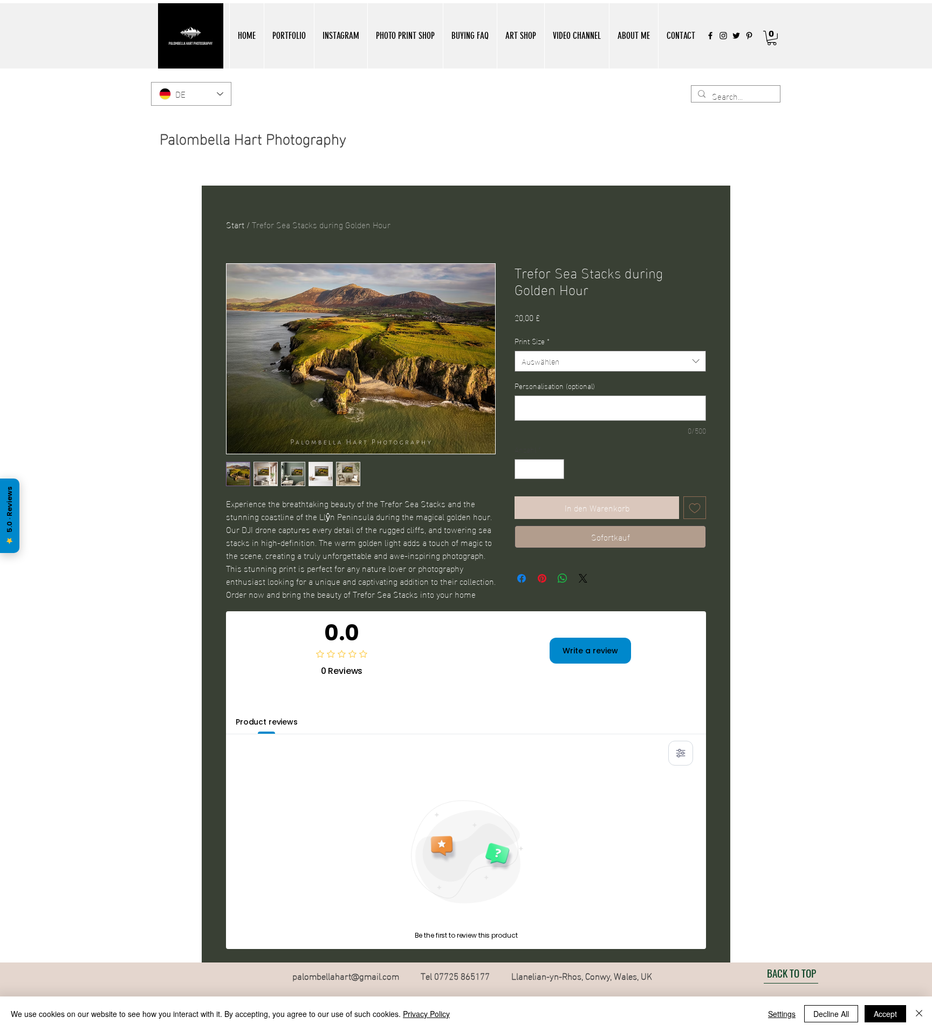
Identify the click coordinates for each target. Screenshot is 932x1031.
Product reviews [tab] (267, 721)
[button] (289, 36)
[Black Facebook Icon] (710, 35)
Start (235, 224)
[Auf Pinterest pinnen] (542, 578)
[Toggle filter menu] (680, 753)
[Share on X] (583, 578)
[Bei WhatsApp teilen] (562, 578)
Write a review (590, 650)
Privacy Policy (426, 1013)
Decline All (831, 1013)
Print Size (532, 341)
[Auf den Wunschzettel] (694, 507)
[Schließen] (919, 1013)
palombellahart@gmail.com (345, 975)
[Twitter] (736, 35)
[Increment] (556, 469)
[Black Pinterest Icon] (749, 35)
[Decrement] (523, 469)
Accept (885, 1013)
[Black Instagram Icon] (723, 35)
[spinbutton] (539, 469)
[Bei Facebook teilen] (521, 578)
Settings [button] (782, 1013)
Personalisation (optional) (555, 385)
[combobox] (610, 361)
